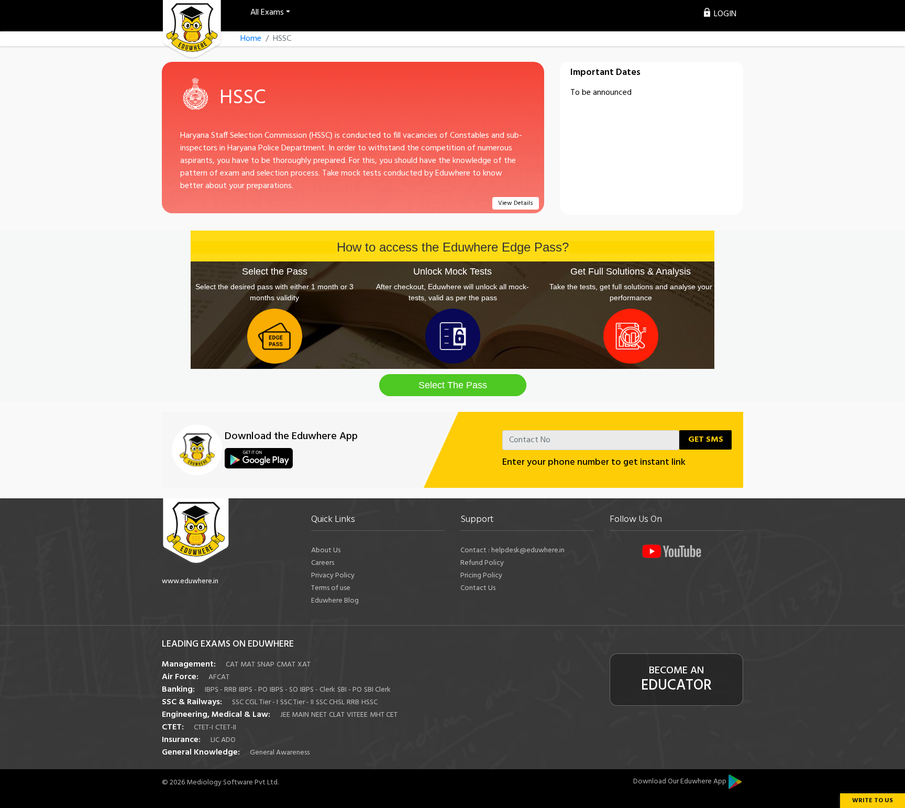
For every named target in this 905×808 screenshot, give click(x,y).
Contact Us (477, 588)
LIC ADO (223, 740)
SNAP (265, 665)
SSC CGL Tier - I (255, 702)
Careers (322, 563)
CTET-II (225, 728)
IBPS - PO (253, 690)
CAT (232, 665)
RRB (353, 702)
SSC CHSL (330, 702)
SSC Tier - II (297, 702)
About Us (325, 550)
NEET (319, 715)
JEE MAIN (294, 715)
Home (250, 38)
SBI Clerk (377, 690)
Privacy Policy (333, 576)
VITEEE (357, 715)
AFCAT (218, 677)
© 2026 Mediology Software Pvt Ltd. (220, 783)
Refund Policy (482, 563)
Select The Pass (452, 385)
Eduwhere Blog (335, 601)
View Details (515, 203)
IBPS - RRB (221, 690)
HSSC (369, 702)
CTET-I (203, 728)
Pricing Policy (481, 576)
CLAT (337, 715)
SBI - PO (349, 690)
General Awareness (280, 753)
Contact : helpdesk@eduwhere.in (512, 550)
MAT (247, 665)
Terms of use (330, 588)
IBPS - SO (284, 690)
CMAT (286, 665)
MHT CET (384, 715)
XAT (304, 665)
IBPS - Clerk (317, 690)
